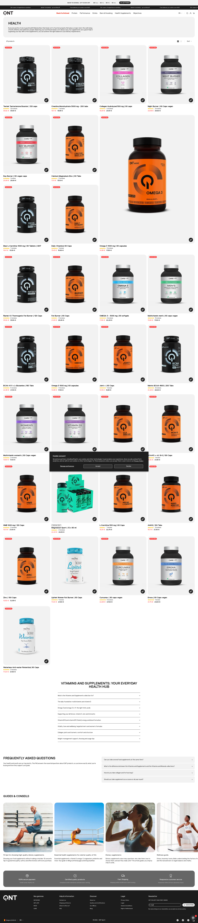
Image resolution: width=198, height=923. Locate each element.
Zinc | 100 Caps (9, 598)
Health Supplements (123, 13)
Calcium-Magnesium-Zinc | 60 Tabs (66, 176)
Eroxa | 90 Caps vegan (157, 598)
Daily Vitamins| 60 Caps (61, 246)
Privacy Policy (138, 461)
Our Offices (93, 905)
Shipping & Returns (65, 903)
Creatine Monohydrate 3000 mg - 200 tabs (69, 106)
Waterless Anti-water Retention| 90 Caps (21, 667)
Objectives (137, 13)
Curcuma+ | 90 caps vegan (111, 598)
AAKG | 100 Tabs (155, 525)
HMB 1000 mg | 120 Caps (13, 525)
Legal (122, 903)
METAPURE (37, 900)
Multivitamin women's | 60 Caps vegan (19, 455)
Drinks (95, 13)
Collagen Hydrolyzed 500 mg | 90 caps (116, 106)
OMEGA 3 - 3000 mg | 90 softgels (114, 316)
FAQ (60, 908)
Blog (91, 908)
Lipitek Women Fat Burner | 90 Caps (66, 598)
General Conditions (126, 905)
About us (92, 900)
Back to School (63, 13)
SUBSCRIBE (190, 905)
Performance (85, 13)
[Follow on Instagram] (178, 920)
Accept (97, 466)
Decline (128, 466)
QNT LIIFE (36, 903)
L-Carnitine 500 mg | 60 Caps (112, 525)
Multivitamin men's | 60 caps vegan (163, 316)
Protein (74, 13)
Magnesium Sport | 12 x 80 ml (63, 528)
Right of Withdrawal (127, 908)
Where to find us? (64, 905)
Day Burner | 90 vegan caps (15, 176)
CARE (35, 908)
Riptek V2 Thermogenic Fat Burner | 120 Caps (22, 316)
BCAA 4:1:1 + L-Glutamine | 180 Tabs (18, 386)
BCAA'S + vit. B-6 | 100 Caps (160, 455)
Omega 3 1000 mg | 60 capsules (113, 246)
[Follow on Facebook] (183, 920)
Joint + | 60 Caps (107, 386)
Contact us (62, 900)
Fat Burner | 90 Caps (60, 316)
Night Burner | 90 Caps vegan (160, 106)
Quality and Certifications (97, 903)
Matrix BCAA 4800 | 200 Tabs (160, 386)
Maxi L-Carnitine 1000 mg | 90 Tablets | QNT (22, 246)
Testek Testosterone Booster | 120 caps (20, 106)
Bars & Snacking (106, 13)
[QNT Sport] (10, 898)
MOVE (35, 905)
